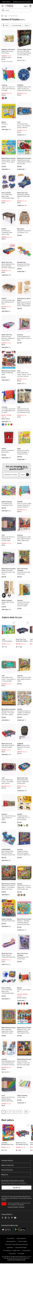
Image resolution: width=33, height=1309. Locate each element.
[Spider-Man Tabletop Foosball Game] (22, 629)
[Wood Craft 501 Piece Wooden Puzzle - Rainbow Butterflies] (9, 1084)
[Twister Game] (24, 1084)
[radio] (3, 98)
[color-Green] (9, 424)
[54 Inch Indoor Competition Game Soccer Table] (9, 218)
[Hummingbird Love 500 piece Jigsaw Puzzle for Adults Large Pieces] (24, 524)
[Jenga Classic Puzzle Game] (9, 589)
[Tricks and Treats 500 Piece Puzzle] (24, 557)
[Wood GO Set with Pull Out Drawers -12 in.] (24, 218)
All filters (25, 467)
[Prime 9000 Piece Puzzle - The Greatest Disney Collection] (24, 111)
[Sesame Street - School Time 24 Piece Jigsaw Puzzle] (9, 147)
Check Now (21, 1207)
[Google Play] (20, 1229)
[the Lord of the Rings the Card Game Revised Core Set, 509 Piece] (24, 38)
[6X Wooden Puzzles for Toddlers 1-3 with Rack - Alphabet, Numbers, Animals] (24, 698)
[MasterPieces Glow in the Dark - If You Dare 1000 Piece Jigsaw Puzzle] (9, 698)
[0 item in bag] (30, 6)
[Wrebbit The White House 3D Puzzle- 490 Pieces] (9, 557)
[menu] (2, 6)
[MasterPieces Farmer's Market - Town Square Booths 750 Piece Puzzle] (9, 873)
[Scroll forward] (27, 474)
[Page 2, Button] (30, 1112)
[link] (9, 55)
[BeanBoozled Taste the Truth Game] (8, 1132)
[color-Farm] (24, 825)
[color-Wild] (19, 825)
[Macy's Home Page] (9, 6)
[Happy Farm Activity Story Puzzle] (9, 38)
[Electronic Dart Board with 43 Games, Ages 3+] (24, 732)
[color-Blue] (3, 424)
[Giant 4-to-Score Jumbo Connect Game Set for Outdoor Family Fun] (24, 490)
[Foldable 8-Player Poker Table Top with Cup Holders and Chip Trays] (24, 74)
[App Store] (6, 1229)
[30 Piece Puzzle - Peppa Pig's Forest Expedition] (8, 629)
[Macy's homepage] (2, 16)
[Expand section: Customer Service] (16, 1160)
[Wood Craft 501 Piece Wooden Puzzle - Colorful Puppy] (9, 524)
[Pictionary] (9, 111)
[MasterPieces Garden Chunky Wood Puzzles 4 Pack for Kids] (24, 147)
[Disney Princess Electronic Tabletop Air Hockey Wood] (9, 323)
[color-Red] (11, 424)
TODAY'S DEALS (6, 1)
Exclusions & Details (13, 1207)
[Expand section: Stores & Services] (16, 1170)
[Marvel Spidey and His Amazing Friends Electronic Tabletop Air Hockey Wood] (9, 251)
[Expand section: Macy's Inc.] (16, 1174)
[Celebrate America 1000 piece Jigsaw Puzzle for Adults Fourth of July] (24, 838)
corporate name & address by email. (16, 1259)
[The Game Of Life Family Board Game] (9, 490)
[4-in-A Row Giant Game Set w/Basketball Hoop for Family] (9, 396)
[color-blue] (6, 98)
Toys (6, 15)
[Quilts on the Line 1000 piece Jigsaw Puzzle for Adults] (24, 664)
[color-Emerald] (21, 895)
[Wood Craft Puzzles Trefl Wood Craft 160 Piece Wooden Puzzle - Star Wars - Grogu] (24, 396)
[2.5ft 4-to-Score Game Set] (24, 977)
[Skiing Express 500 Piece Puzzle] (24, 942)
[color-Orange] (6, 424)
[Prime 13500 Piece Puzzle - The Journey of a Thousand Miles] (9, 664)
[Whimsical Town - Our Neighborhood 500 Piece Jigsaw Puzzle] (24, 1016)
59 (26, 1112)
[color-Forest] (21, 825)
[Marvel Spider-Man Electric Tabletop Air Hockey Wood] (24, 767)
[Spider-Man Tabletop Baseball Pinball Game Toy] (24, 181)
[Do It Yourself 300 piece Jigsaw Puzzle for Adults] (9, 803)
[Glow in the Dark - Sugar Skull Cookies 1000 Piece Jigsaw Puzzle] (9, 1016)
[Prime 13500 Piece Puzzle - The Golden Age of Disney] (9, 767)
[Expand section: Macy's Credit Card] (16, 1165)
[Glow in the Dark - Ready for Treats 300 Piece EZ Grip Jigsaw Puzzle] (24, 1048)
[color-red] (3, 98)
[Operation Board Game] (9, 908)
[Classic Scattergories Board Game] (9, 437)
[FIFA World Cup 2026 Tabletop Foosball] (9, 732)
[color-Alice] (19, 895)
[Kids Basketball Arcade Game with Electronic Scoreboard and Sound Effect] (9, 1048)
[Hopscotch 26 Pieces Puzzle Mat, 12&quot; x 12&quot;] (24, 251)
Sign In (26, 6)
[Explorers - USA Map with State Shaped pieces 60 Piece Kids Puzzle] (24, 908)
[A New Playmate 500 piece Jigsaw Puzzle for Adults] (24, 323)
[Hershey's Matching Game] (9, 360)
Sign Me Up (16, 1187)
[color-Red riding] (24, 895)
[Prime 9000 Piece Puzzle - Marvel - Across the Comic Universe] (24, 360)
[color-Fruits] (27, 825)
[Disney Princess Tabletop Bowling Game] (9, 942)
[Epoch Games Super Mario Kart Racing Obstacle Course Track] (9, 838)
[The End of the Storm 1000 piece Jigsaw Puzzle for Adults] (24, 589)
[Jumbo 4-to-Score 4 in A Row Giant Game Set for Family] (9, 74)
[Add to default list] (14, 623)
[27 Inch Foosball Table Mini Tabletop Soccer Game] (9, 287)
